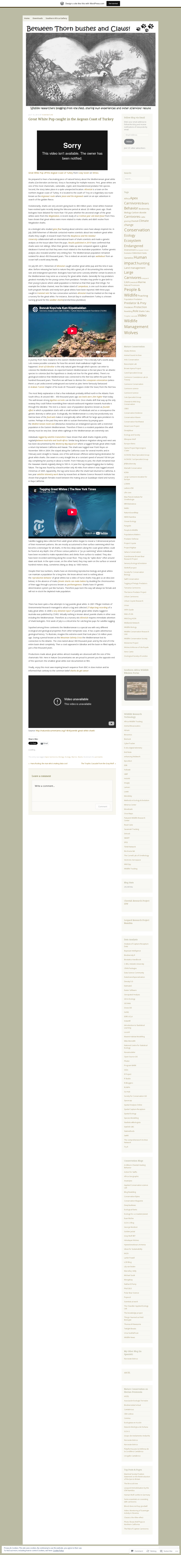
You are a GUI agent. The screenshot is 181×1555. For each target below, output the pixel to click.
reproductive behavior (41, 577)
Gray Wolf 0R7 (129, 1236)
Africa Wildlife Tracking (133, 721)
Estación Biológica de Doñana (136, 1427)
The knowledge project (133, 1313)
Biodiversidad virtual (132, 1405)
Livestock (133, 282)
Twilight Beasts (130, 1328)
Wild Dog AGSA (130, 618)
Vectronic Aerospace (132, 860)
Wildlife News (129, 1337)
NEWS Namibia (130, 517)
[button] (130, 690)
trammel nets (43, 293)
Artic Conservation (131, 359)
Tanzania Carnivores (132, 588)
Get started (113, 3)
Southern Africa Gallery (56, 18)
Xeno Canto (128, 651)
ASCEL (127, 1373)
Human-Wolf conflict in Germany (137, 1495)
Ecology (68, 757)
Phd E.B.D (128, 1288)
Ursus (126, 605)
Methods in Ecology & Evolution (136, 800)
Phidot (126, 1061)
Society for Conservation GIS (135, 1096)
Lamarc (127, 787)
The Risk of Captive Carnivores (136, 1529)
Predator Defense (131, 539)
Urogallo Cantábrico (132, 1456)
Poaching (143, 295)
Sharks (80, 757)
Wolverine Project (131, 643)
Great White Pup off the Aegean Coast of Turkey (50, 172)
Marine (74, 757)
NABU (126, 508)
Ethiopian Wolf (130, 439)
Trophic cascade (130, 316)
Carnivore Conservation (133, 384)
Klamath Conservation (133, 468)
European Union (142, 250)
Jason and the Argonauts (72, 196)
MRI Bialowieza (130, 504)
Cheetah (134, 221)
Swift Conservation (131, 579)
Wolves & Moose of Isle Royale (136, 647)
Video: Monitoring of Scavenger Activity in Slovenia (136, 1511)
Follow (129, 141)
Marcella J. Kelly (130, 1271)
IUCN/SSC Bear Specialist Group (136, 455)
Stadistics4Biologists (132, 1122)
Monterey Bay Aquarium (66, 443)
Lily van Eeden (129, 1266)
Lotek (126, 791)
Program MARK (130, 1065)
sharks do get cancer (79, 670)
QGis (126, 1070)
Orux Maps (128, 813)
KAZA (126, 1253)
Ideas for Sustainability (133, 1249)
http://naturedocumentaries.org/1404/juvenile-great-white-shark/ (65, 730)
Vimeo (95, 172)
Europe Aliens (129, 443)
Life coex (127, 492)
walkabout (100, 256)
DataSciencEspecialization (134, 977)
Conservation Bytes (132, 1196)
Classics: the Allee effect (133, 1517)
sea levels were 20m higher (91, 396)
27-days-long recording (97, 607)
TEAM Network (130, 847)
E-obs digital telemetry (133, 748)
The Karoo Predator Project (135, 592)
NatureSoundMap (131, 512)
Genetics (128, 257)
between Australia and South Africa (51, 440)
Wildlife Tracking (130, 868)
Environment (130, 249)
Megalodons (54, 216)
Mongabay (128, 1280)
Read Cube (128, 825)
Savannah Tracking (131, 829)
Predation (138, 299)
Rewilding (128, 311)
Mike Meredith (129, 1041)
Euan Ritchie (129, 1218)
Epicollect (128, 761)
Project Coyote (130, 543)
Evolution (128, 253)
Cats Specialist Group (132, 397)
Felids (144, 253)
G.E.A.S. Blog (129, 1223)
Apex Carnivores (51, 757)
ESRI (125, 765)
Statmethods (129, 1131)
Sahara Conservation (132, 552)
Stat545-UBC (129, 1127)
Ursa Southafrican (131, 1333)
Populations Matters (132, 534)
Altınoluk (88, 189)
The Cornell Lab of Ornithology (136, 855)
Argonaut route (48, 196)
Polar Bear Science (131, 1293)
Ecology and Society (132, 435)
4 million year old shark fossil (91, 216)
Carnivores (132, 216)
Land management (134, 267)
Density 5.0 (128, 981)
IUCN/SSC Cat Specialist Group (136, 459)
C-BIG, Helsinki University (134, 964)
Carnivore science (131, 388)
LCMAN (127, 484)
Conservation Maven (132, 417)
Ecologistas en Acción (132, 1422)
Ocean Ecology (130, 521)
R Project (127, 1074)
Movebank (128, 809)
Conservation (137, 230)
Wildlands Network (131, 623)
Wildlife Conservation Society (135, 638)
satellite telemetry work (47, 474)
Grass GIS (128, 1008)
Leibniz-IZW (128, 488)
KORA (126, 472)
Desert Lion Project (131, 426)
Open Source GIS (131, 1056)
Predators (128, 307)
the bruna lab (129, 851)
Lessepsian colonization (96, 380)
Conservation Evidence (133, 413)
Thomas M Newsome (132, 1324)
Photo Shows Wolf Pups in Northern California (134, 1523)
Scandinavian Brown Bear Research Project (134, 557)
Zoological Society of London (136, 656)
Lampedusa (83, 286)
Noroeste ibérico (131, 1359)
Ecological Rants (130, 1209)
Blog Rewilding (130, 1192)
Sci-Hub (127, 1092)
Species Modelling (131, 1118)
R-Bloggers (128, 1083)
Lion (126, 282)
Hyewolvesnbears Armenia (135, 1244)
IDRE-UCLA (128, 1016)
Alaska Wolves (130, 351)
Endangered (133, 245)
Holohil (127, 778)
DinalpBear (128, 430)
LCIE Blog (128, 1262)
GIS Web (127, 1003)
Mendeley (128, 796)
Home (27, 18)
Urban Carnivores (131, 596)
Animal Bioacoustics (132, 726)
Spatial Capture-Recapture (134, 1109)
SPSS (126, 842)
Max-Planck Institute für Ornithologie (133, 498)
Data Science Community (134, 973)
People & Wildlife (131, 530)
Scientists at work (131, 1301)
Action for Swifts (130, 1172)
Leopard (145, 278)
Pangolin (127, 526)
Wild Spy (127, 864)
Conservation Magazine (133, 1201)
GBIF (126, 774)
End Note (128, 752)
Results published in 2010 (79, 242)
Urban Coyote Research (133, 601)
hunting (143, 263)
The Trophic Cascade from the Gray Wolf (98, 763)
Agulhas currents (57, 400)
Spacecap (128, 1100)
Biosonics (128, 734)
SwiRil (126, 1135)
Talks (147, 311)
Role (135, 311)
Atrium (127, 730)
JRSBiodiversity (130, 463)
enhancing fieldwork (132, 756)
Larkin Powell (129, 1258)
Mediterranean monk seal (43, 423)
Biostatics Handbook (132, 959)
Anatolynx (128, 1181)
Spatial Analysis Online (133, 1105)
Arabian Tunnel (37, 387)
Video (142, 315)
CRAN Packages (130, 968)
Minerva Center (130, 805)
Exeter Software (130, 990)
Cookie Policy (58, 1550)
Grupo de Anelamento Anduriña (137, 1436)
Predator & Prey (135, 303)
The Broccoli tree (131, 1483)
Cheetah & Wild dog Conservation (132, 402)
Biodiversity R (129, 955)
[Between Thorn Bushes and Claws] (90, 67)
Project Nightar (130, 547)
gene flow (57, 229)
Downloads (38, 18)
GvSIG (126, 1012)
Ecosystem (132, 240)
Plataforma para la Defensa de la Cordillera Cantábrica (136, 1450)
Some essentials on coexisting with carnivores (136, 1500)
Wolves (131, 332)
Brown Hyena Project (132, 368)
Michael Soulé (129, 1275)
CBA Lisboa (128, 1414)
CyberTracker (129, 743)
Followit (127, 770)
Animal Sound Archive (133, 355)
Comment (102, 806)
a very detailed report (61, 611)
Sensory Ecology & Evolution (135, 563)
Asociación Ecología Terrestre (136, 1401)
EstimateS (128, 986)
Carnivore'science (131, 393)
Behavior (131, 208)
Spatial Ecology (130, 1113)
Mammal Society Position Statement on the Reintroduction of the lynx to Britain (137, 1476)
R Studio (127, 1078)
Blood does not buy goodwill (135, 1506)
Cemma (127, 1418)
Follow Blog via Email (134, 117)
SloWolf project (130, 568)
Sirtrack (127, 833)
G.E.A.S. (127, 1431)
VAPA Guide (129, 610)
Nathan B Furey (130, 1284)
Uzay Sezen (83, 172)
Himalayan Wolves (131, 1240)
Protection (140, 307)
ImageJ (127, 783)
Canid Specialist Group (133, 373)
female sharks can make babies (72, 581)
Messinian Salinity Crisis (71, 637)
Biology (61, 757)
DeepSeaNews (130, 1205)
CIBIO (126, 408)
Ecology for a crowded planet (136, 1214)
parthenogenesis (74, 584)
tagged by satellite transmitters (52, 437)
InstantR (127, 1021)
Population (128, 299)
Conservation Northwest (134, 422)
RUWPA (127, 1087)
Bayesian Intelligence (132, 951)
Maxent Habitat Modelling (134, 1036)
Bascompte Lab (130, 364)
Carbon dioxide (139, 212)
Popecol (127, 1297)
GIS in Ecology (129, 999)
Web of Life (128, 614)
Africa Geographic (131, 1176)
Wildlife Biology (130, 627)
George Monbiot (130, 1227)
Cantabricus (129, 1409)
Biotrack (127, 739)
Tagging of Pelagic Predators (135, 583)
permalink (99, 757)
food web (51, 417)
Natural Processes (132, 285)
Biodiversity (144, 208)
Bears (145, 203)
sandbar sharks (56, 300)
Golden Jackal (129, 1231)
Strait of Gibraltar (46, 366)
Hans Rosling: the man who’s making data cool (47, 763)
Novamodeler (129, 1052)
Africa (127, 198)
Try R (126, 1147)
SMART (127, 838)
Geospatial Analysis (132, 994)
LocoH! (127, 1032)
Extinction (136, 253)
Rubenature (47, 115)
